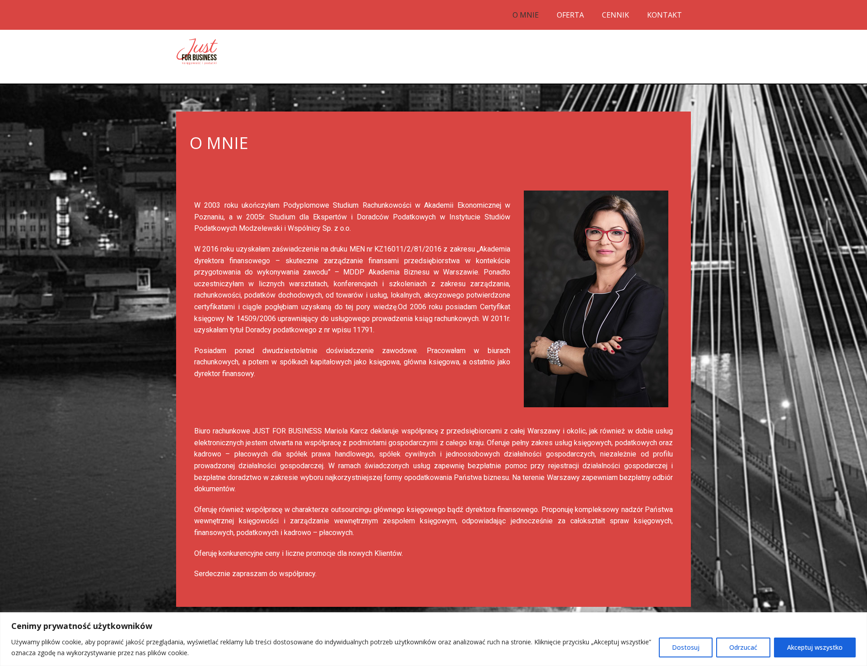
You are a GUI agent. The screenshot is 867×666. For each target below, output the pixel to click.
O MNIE (526, 15)
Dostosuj (685, 647)
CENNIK (615, 15)
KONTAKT (664, 15)
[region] (433, 639)
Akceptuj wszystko (815, 647)
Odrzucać (743, 647)
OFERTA (570, 15)
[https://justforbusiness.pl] (197, 51)
